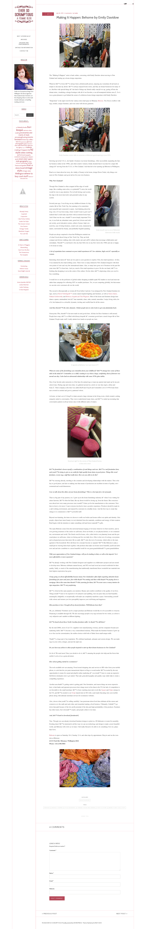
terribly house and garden (86, 807)
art (16, 127)
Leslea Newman (24, 285)
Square (103, 690)
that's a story (102, 807)
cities (30, 130)
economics (24, 132)
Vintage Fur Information (24, 47)
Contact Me (24, 51)
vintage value (26, 171)
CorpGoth (24, 214)
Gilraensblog (24, 247)
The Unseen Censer (24, 224)
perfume (20, 155)
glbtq (25, 143)
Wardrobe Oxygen (24, 231)
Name (51, 873)
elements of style (26, 134)
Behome (100, 101)
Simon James (112, 294)
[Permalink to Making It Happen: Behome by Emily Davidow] (84, 67)
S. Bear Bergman (24, 289)
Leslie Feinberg (24, 287)
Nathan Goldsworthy (56, 296)
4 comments (68, 13)
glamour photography (23, 142)
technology (24, 163)
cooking (17, 133)
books (25, 127)
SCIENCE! (17, 157)
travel (22, 168)
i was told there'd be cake (23, 144)
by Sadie (75, 13)
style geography (22, 161)
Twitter (123, 2)
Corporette (24, 216)
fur (20, 142)
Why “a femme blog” (24, 36)
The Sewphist (24, 255)
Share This (84, 816)
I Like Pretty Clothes (24, 219)
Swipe (74, 693)
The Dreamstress (24, 252)
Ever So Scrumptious (23, 14)
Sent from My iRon (23, 250)
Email (51, 881)
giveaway (23, 142)
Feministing (24, 266)
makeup (29, 147)
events (30, 137)
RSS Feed (132, 2)
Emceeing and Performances (24, 43)
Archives (24, 39)
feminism (18, 139)
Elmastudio (97, 923)
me (29, 150)
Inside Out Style (24, 221)
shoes (26, 157)
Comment (52, 850)
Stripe (111, 690)
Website (51, 889)
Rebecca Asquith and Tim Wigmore (77, 296)
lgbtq (20, 147)
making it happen (21, 150)
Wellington (19, 173)
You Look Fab (24, 234)
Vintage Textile (23, 229)
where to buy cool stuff (24, 175)
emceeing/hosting (21, 137)
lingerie (23, 147)
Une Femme (24, 226)
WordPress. (78, 923)
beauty (20, 127)
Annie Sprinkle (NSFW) (24, 282)
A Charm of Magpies (24, 245)
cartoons (25, 130)
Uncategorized (85, 800)
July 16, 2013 (59, 13)
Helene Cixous (24, 268)
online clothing (26, 152)
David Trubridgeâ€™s (65, 294)
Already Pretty (24, 211)
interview (29, 143)
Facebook (127, 2)
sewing (22, 157)
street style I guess (26, 159)
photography (27, 155)
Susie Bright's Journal (24, 271)
